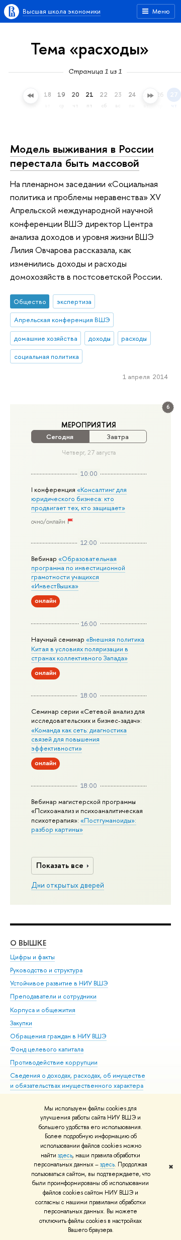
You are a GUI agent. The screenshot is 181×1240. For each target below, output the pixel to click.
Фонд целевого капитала (46, 1049)
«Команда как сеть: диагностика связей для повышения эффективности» (79, 739)
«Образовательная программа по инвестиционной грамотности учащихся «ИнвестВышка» (78, 572)
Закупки (21, 1023)
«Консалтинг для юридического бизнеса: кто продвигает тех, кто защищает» (79, 498)
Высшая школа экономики (62, 11)
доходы (99, 338)
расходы (134, 338)
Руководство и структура (46, 970)
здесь (65, 1155)
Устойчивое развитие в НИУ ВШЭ (59, 983)
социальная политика (46, 356)
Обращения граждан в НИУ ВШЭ (58, 1036)
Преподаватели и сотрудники (53, 996)
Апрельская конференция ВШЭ (62, 319)
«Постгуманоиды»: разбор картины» (83, 825)
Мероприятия (88, 425)
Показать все (59, 865)
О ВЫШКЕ (28, 943)
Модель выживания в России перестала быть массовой (82, 156)
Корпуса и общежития (42, 1010)
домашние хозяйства (45, 338)
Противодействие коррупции (54, 1062)
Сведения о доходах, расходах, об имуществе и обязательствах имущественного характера (77, 1080)
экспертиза (74, 301)
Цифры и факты (32, 957)
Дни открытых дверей (67, 885)
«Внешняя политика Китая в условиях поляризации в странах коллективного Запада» (87, 648)
